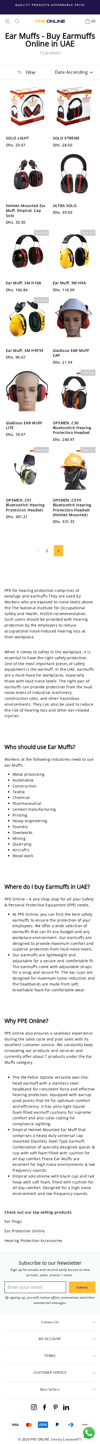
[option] (50, 5)
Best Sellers (50, 1389)
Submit (82, 1287)
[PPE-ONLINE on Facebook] (44, 1407)
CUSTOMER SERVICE (50, 1372)
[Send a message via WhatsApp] (89, 1432)
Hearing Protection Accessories (33, 1240)
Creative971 (72, 1439)
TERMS (49, 1355)
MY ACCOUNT (50, 1339)
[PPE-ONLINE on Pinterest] (55, 1407)
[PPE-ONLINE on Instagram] (34, 1407)
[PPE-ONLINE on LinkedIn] (66, 1407)
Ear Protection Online (25, 1230)
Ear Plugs (13, 1221)
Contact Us (50, 1322)
